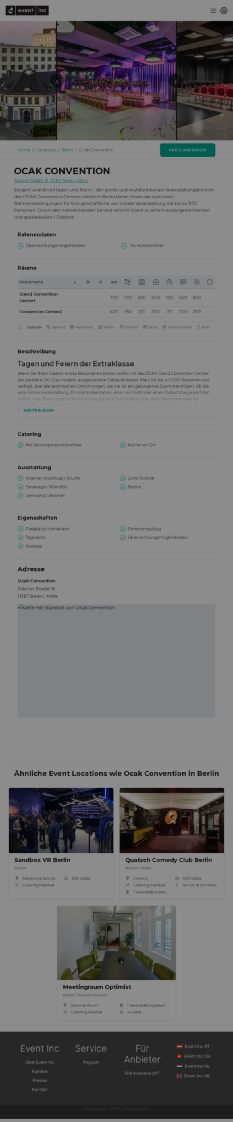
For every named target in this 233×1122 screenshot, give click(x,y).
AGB (115, 1108)
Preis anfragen (187, 150)
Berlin (67, 150)
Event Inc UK (197, 1076)
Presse (40, 1080)
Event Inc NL (197, 1066)
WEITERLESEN (38, 410)
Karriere (40, 1071)
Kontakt (40, 1089)
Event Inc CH (197, 1056)
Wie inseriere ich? (142, 1072)
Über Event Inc (39, 1062)
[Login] (223, 10)
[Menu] (212, 10)
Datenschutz (135, 1108)
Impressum (96, 1108)
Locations (46, 150)
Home (24, 150)
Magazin (91, 1062)
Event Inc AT (197, 1046)
